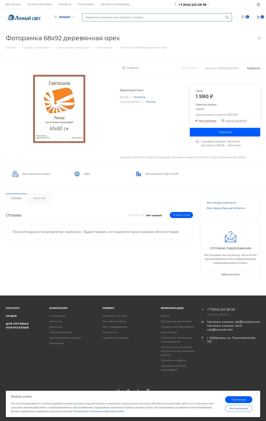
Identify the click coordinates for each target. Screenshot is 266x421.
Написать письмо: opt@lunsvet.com (233, 322)
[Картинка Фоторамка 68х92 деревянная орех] (59, 109)
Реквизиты (56, 343)
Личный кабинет (60, 332)
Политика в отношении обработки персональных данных (178, 350)
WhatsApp (148, 390)
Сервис (108, 308)
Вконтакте (118, 390)
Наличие (39, 198)
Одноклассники (138, 390)
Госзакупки (109, 332)
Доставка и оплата (114, 315)
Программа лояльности (176, 321)
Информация (172, 308)
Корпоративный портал (65, 337)
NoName (253, 68)
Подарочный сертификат (177, 326)
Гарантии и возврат (115, 337)
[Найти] (227, 17)
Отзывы (16, 198)
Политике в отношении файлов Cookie (98, 411)
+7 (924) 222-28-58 (192, 4)
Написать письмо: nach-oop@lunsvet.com (225, 327)
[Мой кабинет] (258, 5)
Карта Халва (169, 332)
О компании (57, 315)
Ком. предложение (114, 326)
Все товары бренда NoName (226, 208)
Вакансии (56, 326)
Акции (11, 315)
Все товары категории (221, 202)
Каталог (13, 308)
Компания (58, 308)
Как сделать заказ (114, 321)
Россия (150, 101)
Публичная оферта (173, 360)
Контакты (55, 321)
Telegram (128, 390)
